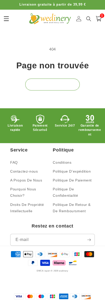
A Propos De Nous (26, 180)
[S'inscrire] (89, 240)
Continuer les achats (52, 84)
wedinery (63, 270)
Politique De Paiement (72, 180)
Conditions (62, 162)
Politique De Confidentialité (65, 192)
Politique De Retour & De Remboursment (72, 208)
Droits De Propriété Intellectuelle (27, 208)
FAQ (14, 162)
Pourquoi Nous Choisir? (23, 192)
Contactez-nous (24, 171)
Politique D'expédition (72, 171)
